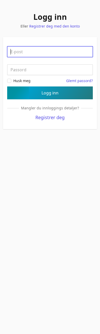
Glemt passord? (79, 80)
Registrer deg (50, 117)
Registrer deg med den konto (54, 26)
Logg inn (50, 93)
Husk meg (22, 80)
